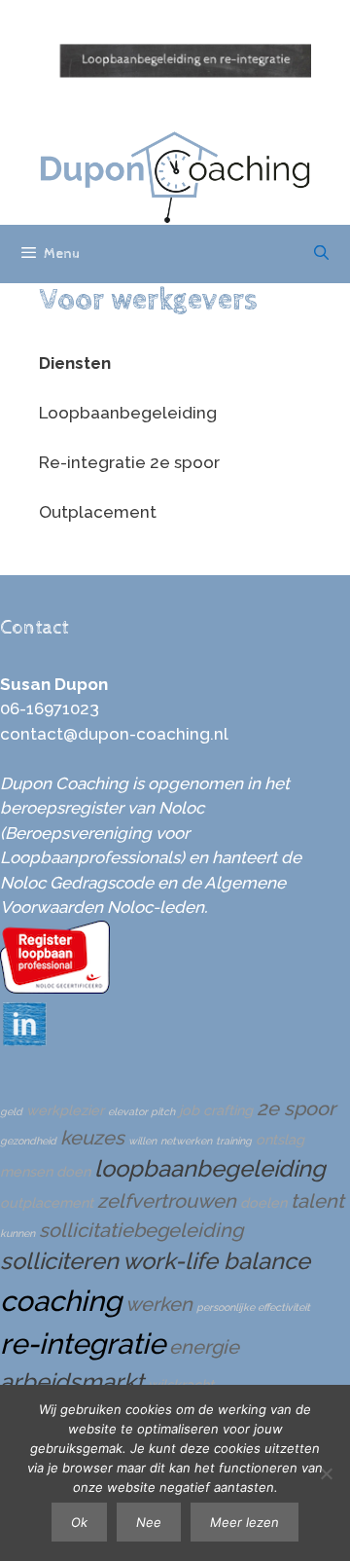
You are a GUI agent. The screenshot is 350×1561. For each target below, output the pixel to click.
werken (158, 1304)
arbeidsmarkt (72, 1382)
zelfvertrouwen (166, 1201)
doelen (263, 1202)
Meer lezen (244, 1522)
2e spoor (296, 1108)
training (234, 1140)
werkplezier (65, 1110)
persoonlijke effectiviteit (253, 1307)
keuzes (92, 1137)
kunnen (17, 1233)
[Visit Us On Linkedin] (24, 1041)
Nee (148, 1522)
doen (73, 1171)
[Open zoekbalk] (321, 254)
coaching (61, 1301)
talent (317, 1201)
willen (142, 1140)
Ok (79, 1522)
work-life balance (216, 1261)
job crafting (216, 1110)
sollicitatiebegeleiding (141, 1230)
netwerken (186, 1140)
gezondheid (28, 1140)
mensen (26, 1171)
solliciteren (59, 1261)
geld (11, 1111)
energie (204, 1347)
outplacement (46, 1202)
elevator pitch (141, 1111)
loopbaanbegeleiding (210, 1168)
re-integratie (82, 1343)
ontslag (280, 1139)
